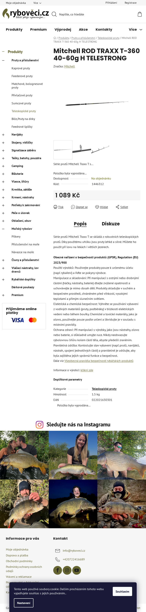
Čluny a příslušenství (25, 260)
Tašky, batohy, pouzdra (26, 158)
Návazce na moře (23, 252)
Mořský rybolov (22, 229)
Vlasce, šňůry (20, 181)
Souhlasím (122, 591)
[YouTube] (76, 570)
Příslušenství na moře (25, 244)
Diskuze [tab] (111, 224)
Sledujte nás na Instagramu (78, 424)
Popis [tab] (80, 224)
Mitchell (69, 66)
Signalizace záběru (24, 150)
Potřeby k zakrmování (26, 205)
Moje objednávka (16, 3)
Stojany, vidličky (22, 142)
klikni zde (87, 370)
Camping (17, 166)
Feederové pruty (22, 76)
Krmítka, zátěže (22, 189)
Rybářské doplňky (23, 279)
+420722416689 (74, 559)
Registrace (130, 2)
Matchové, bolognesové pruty (27, 85)
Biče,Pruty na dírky (23, 119)
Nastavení (23, 603)
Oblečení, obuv (21, 221)
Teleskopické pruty (24, 111)
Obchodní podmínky (19, 561)
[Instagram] (67, 570)
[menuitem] (14, 29)
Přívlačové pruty (22, 95)
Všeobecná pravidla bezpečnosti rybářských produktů (98, 361)
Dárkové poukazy (23, 287)
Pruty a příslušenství (25, 60)
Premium (17, 295)
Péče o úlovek (21, 213)
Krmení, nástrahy (23, 197)
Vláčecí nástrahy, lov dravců (25, 269)
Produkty (15, 51)
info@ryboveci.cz (74, 550)
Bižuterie (17, 174)
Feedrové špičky (22, 126)
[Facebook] (57, 570)
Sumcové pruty (21, 103)
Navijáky (17, 134)
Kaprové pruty (21, 68)
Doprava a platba (17, 555)
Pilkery (16, 236)
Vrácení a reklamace (19, 576)
